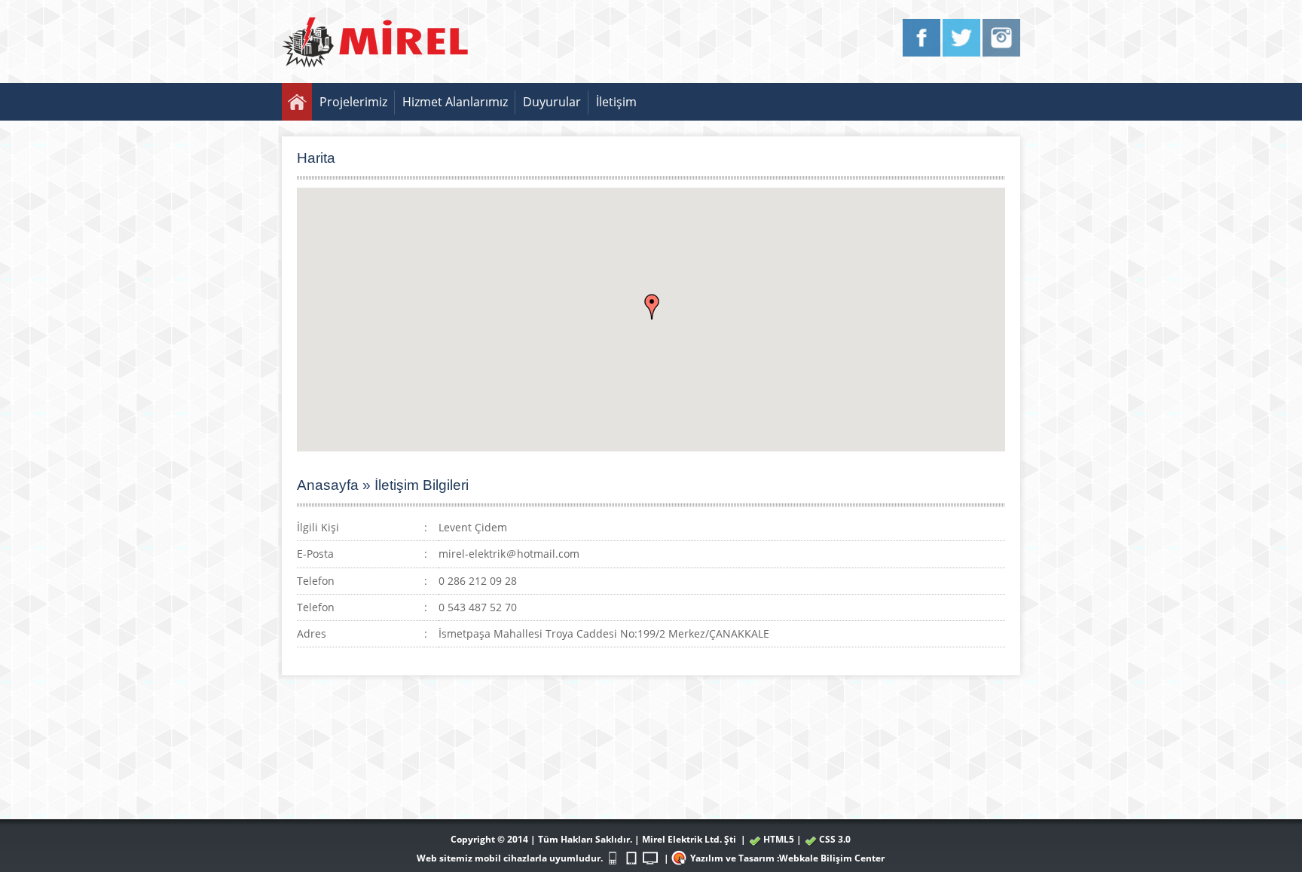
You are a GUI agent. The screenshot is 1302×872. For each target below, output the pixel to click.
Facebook (921, 38)
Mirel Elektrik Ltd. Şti (689, 839)
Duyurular (552, 101)
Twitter (961, 38)
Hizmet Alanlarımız (455, 101)
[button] (651, 307)
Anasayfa (297, 102)
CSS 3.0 (835, 839)
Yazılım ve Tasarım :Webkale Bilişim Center (787, 858)
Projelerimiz (353, 101)
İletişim (616, 101)
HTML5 (778, 839)
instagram (1001, 38)
